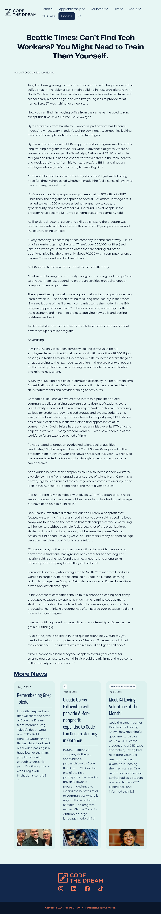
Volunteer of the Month (123, 686)
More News (30, 674)
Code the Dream (71, 908)
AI (65, 686)
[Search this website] (79, 16)
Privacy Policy (109, 908)
